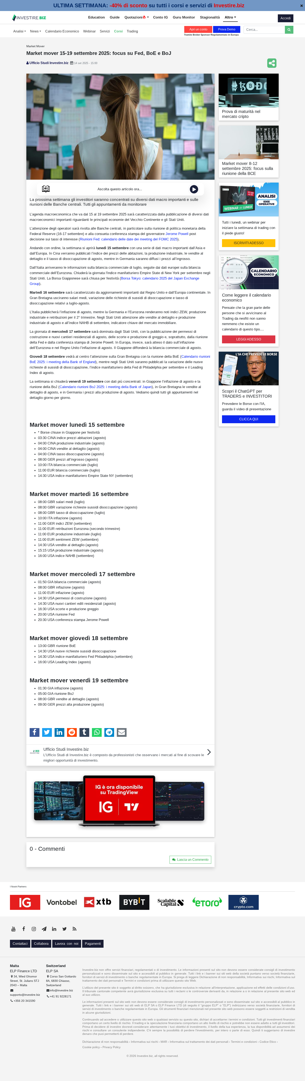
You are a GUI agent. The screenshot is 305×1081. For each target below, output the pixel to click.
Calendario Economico (62, 31)
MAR (164, 1041)
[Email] (122, 732)
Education (96, 17)
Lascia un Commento (193, 859)
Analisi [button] (18, 31)
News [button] (34, 31)
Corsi (118, 31)
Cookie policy (91, 1047)
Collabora (41, 943)
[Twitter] (47, 732)
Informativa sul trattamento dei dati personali (199, 1041)
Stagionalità (210, 17)
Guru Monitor (184, 17)
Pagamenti (93, 943)
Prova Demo (226, 29)
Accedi (286, 18)
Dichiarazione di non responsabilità (105, 1041)
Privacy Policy (111, 1047)
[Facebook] (34, 732)
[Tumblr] (84, 732)
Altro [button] (229, 17)
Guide (115, 17)
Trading (132, 31)
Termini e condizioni (244, 1041)
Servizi (105, 31)
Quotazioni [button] (133, 17)
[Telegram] (109, 732)
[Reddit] (72, 732)
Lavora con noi (66, 943)
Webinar (89, 31)
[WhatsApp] (97, 732)
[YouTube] (13, 929)
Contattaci (20, 943)
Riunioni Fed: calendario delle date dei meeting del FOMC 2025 (128, 239)
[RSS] (74, 929)
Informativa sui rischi (144, 1041)
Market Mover (35, 46)
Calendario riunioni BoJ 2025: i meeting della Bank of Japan (106, 387)
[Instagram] (34, 929)
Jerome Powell (177, 234)
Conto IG (160, 17)
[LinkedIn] (59, 732)
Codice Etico (268, 1041)
